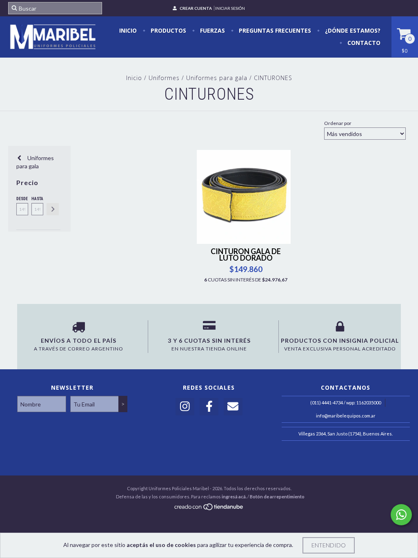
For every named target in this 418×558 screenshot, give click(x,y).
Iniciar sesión (230, 8)
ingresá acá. (234, 496)
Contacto (363, 43)
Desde (22, 198)
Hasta (37, 198)
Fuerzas (211, 30)
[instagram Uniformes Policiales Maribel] (185, 406)
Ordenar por (337, 123)
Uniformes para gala (216, 78)
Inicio (128, 30)
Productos (167, 30)
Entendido (328, 545)
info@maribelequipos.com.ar (346, 415)
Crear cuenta (196, 8)
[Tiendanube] (209, 508)
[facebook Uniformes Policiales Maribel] (209, 406)
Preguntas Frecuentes (274, 30)
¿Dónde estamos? (351, 30)
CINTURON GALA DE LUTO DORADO (246, 254)
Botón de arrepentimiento (277, 496)
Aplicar (53, 209)
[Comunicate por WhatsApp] (401, 514)
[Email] (233, 406)
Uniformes (164, 78)
